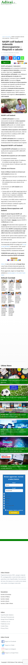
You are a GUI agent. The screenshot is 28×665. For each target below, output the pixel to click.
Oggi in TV (6, 62)
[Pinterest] (10, 58)
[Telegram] (14, 58)
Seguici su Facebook (10, 641)
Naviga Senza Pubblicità (7, 619)
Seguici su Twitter (9, 645)
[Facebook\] (3, 58)
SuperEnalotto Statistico (7, 615)
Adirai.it (3, 264)
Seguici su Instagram (10, 649)
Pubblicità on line (5, 624)
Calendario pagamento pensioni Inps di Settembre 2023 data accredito (11, 312)
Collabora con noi (5, 621)
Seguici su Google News (11, 652)
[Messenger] (18, 58)
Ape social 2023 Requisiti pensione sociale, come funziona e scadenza (4, 287)
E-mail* (14, 488)
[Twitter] (7, 58)
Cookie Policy (4, 626)
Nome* (14, 482)
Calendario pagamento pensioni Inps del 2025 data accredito (19, 286)
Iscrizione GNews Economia (9, 55)
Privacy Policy (4, 628)
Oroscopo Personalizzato (7, 617)
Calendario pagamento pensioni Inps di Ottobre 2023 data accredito (4, 312)
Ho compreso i (14, 510)
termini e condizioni (18, 510)
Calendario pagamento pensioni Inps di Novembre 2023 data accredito (18, 299)
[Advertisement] (14, 20)
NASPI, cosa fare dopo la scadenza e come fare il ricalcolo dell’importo (11, 287)
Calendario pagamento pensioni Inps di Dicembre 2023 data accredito (4, 299)
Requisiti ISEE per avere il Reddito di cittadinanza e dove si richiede (11, 300)
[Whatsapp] (22, 58)
